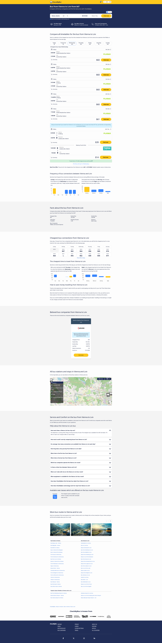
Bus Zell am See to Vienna (56, 586)
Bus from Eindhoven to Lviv (87, 550)
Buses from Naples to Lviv (86, 572)
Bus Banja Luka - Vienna (56, 543)
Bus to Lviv (73, 606)
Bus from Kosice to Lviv (86, 559)
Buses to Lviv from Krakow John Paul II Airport (91, 595)
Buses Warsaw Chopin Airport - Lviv (88, 597)
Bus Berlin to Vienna (55, 547)
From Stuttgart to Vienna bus (57, 572)
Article (94, 628)
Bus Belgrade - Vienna (55, 545)
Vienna (101, 379)
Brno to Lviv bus (84, 545)
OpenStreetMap (104, 405)
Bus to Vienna (67, 606)
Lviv (109, 379)
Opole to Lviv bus (84, 577)
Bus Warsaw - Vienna (55, 581)
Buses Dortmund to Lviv (86, 547)
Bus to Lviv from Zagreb (86, 586)
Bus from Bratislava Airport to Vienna (59, 593)
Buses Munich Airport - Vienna (57, 595)
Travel (76, 630)
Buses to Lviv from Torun (86, 584)
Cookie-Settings (79, 628)
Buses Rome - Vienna (55, 568)
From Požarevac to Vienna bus (57, 563)
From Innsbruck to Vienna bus (57, 556)
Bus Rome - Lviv (84, 579)
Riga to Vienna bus (55, 566)
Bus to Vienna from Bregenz (57, 550)
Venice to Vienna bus (55, 577)
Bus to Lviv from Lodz (85, 568)
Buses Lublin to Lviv (85, 570)
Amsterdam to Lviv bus (86, 543)
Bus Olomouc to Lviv (85, 575)
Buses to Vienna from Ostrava (57, 561)
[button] (108, 395)
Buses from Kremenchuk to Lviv (88, 561)
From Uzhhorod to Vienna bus (57, 575)
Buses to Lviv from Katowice (87, 556)
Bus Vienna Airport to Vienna (57, 597)
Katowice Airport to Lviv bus (87, 593)
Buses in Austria (59, 606)
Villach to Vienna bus (55, 579)
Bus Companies (62, 630)
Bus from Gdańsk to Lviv (86, 552)
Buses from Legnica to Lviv (87, 563)
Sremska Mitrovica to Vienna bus (58, 570)
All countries (96, 630)
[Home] (56, 2)
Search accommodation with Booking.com (60, 19)
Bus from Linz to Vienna (56, 559)
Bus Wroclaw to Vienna (55, 584)
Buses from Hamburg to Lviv (87, 554)
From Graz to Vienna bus (56, 554)
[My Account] (100, 2)
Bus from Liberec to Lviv (86, 566)
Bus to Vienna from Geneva (56, 552)
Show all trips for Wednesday (82, 164)
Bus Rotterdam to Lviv (85, 581)
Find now (106, 60)
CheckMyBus (52, 606)
